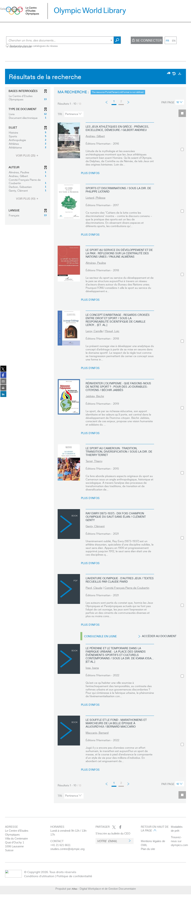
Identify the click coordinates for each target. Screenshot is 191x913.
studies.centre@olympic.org (67, 849)
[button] (28, 97)
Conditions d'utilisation (39, 876)
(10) (26, 198)
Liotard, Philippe (95, 198)
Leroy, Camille (94, 331)
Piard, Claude (94, 588)
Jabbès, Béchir (95, 396)
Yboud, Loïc (112, 331)
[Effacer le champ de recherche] (112, 40)
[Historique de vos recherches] (174, 73)
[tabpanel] (95, 437)
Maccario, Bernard (97, 733)
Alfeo (74, 888)
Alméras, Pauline (96, 263)
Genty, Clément (95, 526)
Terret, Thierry (94, 461)
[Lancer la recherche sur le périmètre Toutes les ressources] (117, 40)
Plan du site (148, 849)
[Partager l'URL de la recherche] (169, 73)
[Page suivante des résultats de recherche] (128, 102)
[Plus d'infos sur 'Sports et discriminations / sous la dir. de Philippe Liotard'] (69, 201)
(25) (26, 155)
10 (177, 102)
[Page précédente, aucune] (106, 102)
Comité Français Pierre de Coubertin (126, 588)
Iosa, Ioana (92, 668)
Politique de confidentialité (74, 876)
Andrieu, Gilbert (95, 136)
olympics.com (179, 845)
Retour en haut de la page (155, 828)
